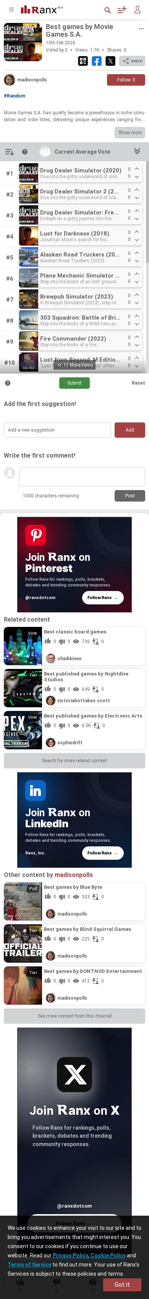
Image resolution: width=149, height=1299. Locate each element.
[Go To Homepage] (47, 8)
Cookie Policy (108, 1255)
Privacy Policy (70, 1255)
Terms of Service (29, 1265)
